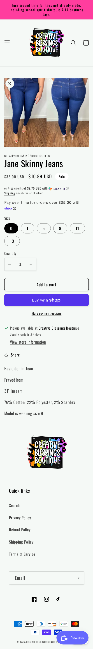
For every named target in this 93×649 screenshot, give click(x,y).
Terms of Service (22, 554)
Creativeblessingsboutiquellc (41, 641)
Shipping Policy (21, 542)
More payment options (47, 313)
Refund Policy (20, 530)
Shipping (9, 193)
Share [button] (15, 355)
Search (14, 505)
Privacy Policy (20, 518)
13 (12, 241)
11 (77, 228)
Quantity (10, 253)
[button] (7, 43)
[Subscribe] (77, 578)
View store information (28, 342)
